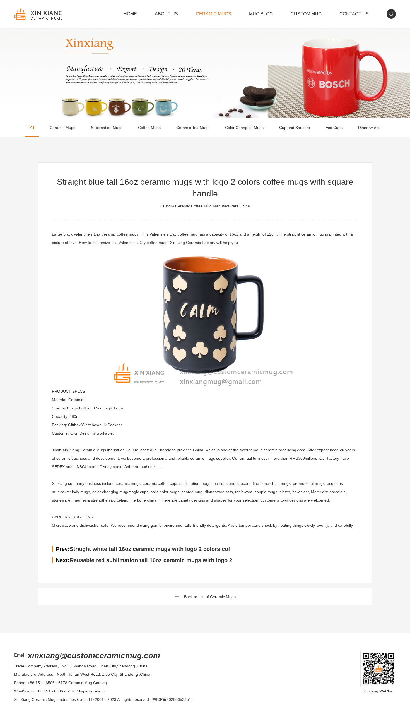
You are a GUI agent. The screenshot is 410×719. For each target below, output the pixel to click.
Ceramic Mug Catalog (87, 682)
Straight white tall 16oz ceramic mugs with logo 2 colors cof (150, 549)
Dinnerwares (369, 127)
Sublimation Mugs (106, 127)
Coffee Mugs (149, 127)
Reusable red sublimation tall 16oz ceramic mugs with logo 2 (151, 560)
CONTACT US (354, 13)
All (32, 127)
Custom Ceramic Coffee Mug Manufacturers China (205, 206)
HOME (130, 13)
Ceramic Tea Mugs (192, 127)
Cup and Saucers (294, 127)
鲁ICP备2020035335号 (172, 699)
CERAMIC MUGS (213, 13)
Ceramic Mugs (62, 127)
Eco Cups (334, 127)
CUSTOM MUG (306, 13)
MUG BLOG (261, 13)
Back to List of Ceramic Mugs (210, 597)
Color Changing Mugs (244, 127)
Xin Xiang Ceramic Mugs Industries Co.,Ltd (52, 699)
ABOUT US (166, 13)
